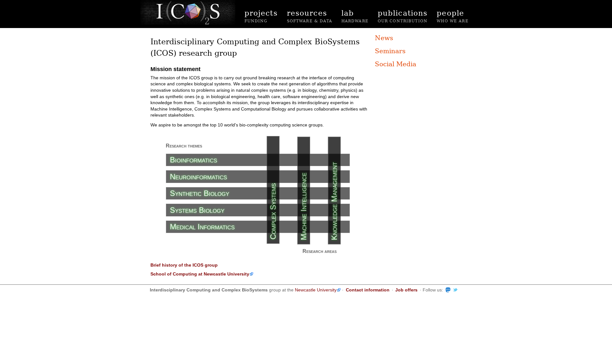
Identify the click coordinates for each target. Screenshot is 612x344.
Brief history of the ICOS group (184, 265)
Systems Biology (197, 210)
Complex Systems (273, 211)
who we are (453, 15)
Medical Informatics (202, 226)
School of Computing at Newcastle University (199, 273)
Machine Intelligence (303, 206)
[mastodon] (446, 289)
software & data (309, 15)
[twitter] (454, 289)
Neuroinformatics (198, 176)
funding (261, 15)
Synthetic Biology (199, 193)
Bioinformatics (193, 159)
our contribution (403, 15)
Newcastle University (316, 289)
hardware (354, 15)
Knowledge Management (334, 201)
